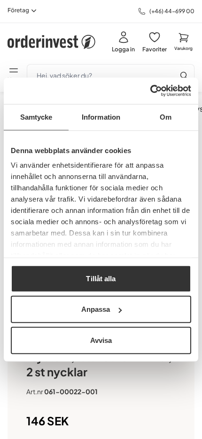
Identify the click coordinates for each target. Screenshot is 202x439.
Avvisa (101, 340)
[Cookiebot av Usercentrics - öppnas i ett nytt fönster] (150, 91)
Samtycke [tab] (36, 117)
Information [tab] (101, 117)
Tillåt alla (101, 278)
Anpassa (95, 309)
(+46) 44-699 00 (171, 11)
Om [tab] (165, 117)
